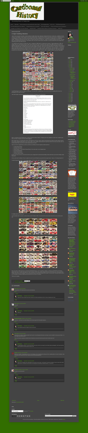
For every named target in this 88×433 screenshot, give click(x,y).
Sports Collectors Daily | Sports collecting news (72, 240)
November (71, 69)
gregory (16, 352)
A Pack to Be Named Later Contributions (58, 26)
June (71, 84)
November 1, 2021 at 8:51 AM (22, 352)
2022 (70, 65)
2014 (70, 101)
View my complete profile (72, 42)
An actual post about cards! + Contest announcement (73, 77)
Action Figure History (72, 121)
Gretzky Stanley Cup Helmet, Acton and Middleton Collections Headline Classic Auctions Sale (72, 244)
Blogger (64, 419)
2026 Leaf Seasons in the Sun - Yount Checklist (72, 287)
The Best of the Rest (72, 250)
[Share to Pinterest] (29, 281)
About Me (16, 24)
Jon (15, 333)
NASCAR (25, 282)
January (71, 91)
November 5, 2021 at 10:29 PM (29, 295)
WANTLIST (60, 28)
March (71, 88)
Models (23, 282)
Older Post (62, 400)
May (70, 85)
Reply (15, 291)
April (71, 87)
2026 (70, 59)
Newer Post (14, 400)
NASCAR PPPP (33, 28)
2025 (70, 61)
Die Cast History (71, 123)
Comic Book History (72, 122)
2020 (70, 93)
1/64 (15, 282)
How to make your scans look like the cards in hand (30, 24)
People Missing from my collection (33, 26)
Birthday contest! (72, 74)
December (71, 68)
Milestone (19, 282)
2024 (70, 62)
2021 (70, 66)
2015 (70, 100)
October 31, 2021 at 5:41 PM (20, 333)
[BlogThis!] (26, 281)
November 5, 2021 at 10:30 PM (29, 325)
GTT (15, 303)
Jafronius (16, 369)
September (72, 80)
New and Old (71, 282)
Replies (17, 293)
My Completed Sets (45, 24)
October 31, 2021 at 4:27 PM (21, 303)
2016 (70, 98)
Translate (31, 411)
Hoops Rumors (71, 290)
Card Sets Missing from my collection (18, 26)
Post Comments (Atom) (20, 402)
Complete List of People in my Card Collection (19, 28)
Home (12, 24)
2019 (70, 94)
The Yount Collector (72, 285)
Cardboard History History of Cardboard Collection (46, 28)
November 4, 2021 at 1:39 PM (23, 369)
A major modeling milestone (72, 72)
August (71, 81)
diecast (17, 282)
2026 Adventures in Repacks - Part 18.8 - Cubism (72, 261)
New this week (71, 278)
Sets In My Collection (45, 26)
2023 (70, 64)
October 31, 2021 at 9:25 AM (20, 288)
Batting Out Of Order (18, 318)
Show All (75, 294)
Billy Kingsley (19, 295)
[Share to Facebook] (28, 281)
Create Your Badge (70, 300)
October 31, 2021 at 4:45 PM (26, 318)
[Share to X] (27, 281)
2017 (70, 97)
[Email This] (25, 281)
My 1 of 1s (52, 24)
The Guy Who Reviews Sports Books (72, 271)
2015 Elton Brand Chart (60, 24)
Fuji (15, 288)
